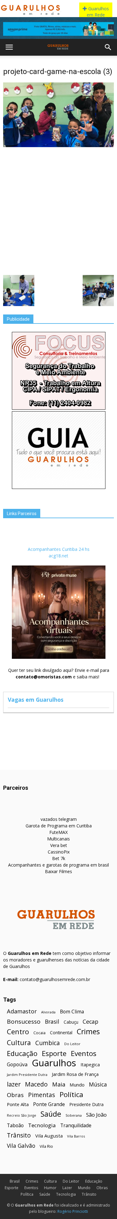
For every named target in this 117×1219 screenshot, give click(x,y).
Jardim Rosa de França (75, 1074)
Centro (18, 1031)
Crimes (88, 1031)
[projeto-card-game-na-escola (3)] (58, 145)
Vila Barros (76, 1136)
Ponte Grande (49, 1104)
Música (98, 1084)
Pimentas (41, 1094)
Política (71, 1094)
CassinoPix (59, 852)
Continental (61, 1032)
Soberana (74, 1115)
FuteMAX (58, 832)
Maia (58, 1084)
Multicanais (58, 839)
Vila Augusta (49, 1136)
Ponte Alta (18, 1104)
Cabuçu (71, 1022)
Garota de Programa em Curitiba (59, 826)
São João (96, 1114)
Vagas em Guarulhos (35, 699)
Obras (15, 1094)
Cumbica (47, 1043)
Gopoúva (17, 1064)
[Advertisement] (58, 210)
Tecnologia (42, 1125)
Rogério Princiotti (72, 1211)
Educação (22, 1053)
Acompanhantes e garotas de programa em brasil (58, 865)
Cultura (19, 1042)
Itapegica (90, 1065)
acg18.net (58, 556)
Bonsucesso (24, 1021)
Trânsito (19, 1135)
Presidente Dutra (86, 1104)
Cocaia (39, 1032)
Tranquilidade (75, 1125)
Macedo (36, 1084)
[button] (108, 47)
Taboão (15, 1125)
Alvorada (48, 1012)
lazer (14, 1084)
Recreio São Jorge (21, 1115)
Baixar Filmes (58, 871)
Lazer (67, 1187)
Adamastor (22, 1011)
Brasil (52, 1021)
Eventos (83, 1053)
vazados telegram (59, 819)
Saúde (51, 1114)
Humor (50, 1187)
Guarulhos (54, 1063)
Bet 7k (58, 858)
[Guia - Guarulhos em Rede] (58, 487)
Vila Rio (46, 1146)
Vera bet (58, 845)
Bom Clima (72, 1011)
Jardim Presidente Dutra (27, 1074)
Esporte (54, 1053)
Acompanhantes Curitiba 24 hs (59, 549)
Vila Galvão (21, 1145)
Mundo (77, 1085)
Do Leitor (72, 1043)
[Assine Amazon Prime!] (58, 29)
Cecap (90, 1021)
